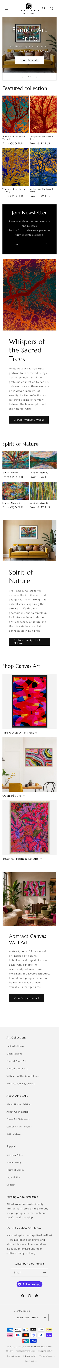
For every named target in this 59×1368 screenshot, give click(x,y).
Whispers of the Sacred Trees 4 (13, 137)
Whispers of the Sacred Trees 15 (41, 137)
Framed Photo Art (16, 1061)
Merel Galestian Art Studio (28, 1347)
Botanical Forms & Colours (20, 858)
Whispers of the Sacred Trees (23, 1076)
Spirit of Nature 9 (11, 503)
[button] (6, 8)
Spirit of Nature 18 (39, 503)
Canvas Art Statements (19, 1126)
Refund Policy (14, 1162)
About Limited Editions (19, 1104)
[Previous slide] (22, 76)
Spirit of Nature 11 (11, 472)
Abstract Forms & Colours (21, 1083)
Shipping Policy (15, 1155)
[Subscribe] (46, 244)
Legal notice (31, 1361)
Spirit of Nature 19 (39, 472)
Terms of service (47, 1356)
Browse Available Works (29, 419)
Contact (11, 1184)
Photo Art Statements (18, 1119)
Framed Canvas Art (17, 1068)
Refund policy (13, 1356)
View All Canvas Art (26, 998)
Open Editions (11, 795)
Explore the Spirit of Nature (27, 642)
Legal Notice (13, 1177)
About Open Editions (18, 1111)
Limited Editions (15, 1046)
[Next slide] (36, 76)
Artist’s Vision (14, 1134)
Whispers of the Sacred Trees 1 (41, 190)
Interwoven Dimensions (18, 732)
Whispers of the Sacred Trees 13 (13, 190)
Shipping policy (46, 1351)
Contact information (25, 1351)
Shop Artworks (29, 60)
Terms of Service (16, 1169)
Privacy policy (30, 1356)
